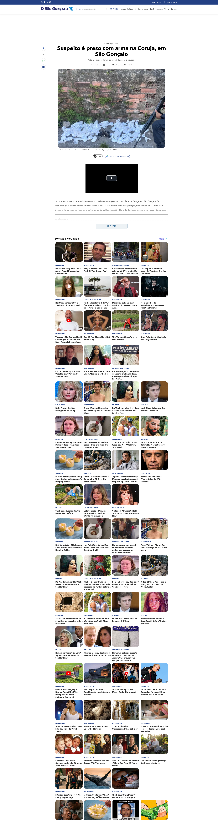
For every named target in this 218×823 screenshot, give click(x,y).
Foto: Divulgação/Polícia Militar (106, 150)
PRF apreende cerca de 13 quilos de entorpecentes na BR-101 (86, 226)
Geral (152, 9)
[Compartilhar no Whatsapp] (43, 60)
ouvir (99, 156)
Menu (115, 9)
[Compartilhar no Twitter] (43, 54)
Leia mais (111, 226)
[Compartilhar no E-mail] (43, 67)
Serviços (123, 9)
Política (130, 9)
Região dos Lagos (141, 9)
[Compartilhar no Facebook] (43, 48)
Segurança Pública (162, 9)
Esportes (174, 9)
